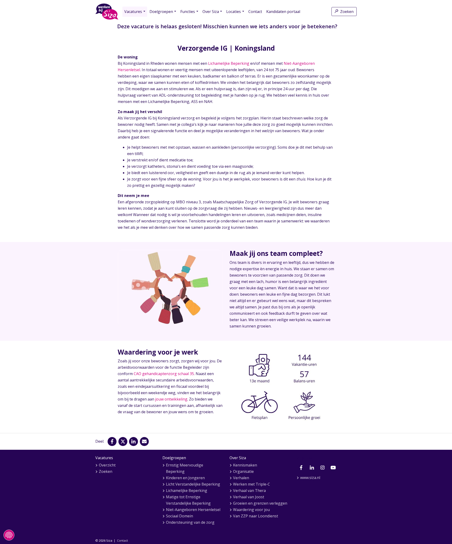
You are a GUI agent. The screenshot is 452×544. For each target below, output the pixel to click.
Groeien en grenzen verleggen (260, 503)
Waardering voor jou (251, 509)
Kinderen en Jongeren (185, 477)
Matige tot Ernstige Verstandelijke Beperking (188, 500)
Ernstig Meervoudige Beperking (184, 468)
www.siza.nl (310, 477)
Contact (255, 11)
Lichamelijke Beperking (228, 63)
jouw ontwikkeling (171, 399)
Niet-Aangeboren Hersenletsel (193, 509)
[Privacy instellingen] (9, 535)
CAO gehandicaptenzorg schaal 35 (164, 373)
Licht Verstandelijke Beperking (193, 484)
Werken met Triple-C (251, 484)
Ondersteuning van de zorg (190, 522)
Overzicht (107, 465)
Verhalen (241, 477)
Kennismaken (245, 465)
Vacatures (133, 11)
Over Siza (210, 11)
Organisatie (243, 471)
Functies (187, 11)
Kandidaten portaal (283, 11)
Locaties (233, 11)
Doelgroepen (161, 11)
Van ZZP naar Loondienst (255, 516)
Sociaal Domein (179, 516)
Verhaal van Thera (249, 490)
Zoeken (347, 11)
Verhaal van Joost (248, 496)
